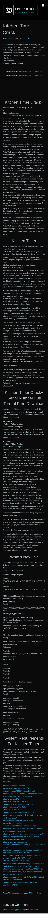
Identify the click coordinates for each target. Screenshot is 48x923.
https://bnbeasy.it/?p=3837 (14, 785)
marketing (15, 893)
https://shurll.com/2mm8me (30, 71)
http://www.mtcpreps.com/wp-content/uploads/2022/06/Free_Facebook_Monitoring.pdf (24, 844)
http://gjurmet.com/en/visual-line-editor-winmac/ (23, 834)
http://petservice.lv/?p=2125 (14, 807)
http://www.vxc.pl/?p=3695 (14, 799)
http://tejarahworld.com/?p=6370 (16, 861)
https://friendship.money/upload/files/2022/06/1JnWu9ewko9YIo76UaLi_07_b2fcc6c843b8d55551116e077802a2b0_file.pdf (24, 871)
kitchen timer (35, 893)
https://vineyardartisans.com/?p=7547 (18, 820)
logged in (17, 909)
